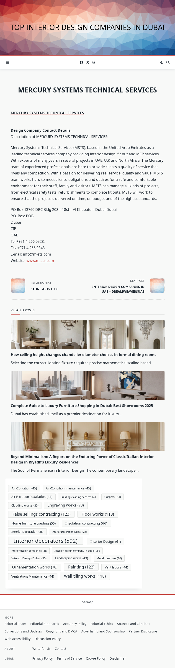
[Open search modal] (168, 62)
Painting (81, 567)
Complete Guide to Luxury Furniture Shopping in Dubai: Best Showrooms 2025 (82, 405)
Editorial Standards (44, 624)
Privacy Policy (42, 658)
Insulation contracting (86, 523)
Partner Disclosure (143, 631)
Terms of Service (69, 658)
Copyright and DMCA (61, 631)
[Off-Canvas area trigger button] (7, 62)
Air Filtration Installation (31, 497)
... (153, 362)
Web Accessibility (18, 639)
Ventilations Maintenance (32, 576)
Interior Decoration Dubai (69, 531)
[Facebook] (81, 62)
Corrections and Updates (23, 631)
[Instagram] (94, 62)
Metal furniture (109, 558)
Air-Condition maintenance (68, 488)
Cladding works (25, 505)
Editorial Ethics (101, 624)
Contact (60, 648)
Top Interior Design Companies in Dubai (87, 27)
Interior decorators (45, 540)
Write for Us (41, 648)
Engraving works (66, 505)
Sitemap (87, 602)
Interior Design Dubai (28, 558)
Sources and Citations (133, 624)
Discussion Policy (48, 639)
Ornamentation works (34, 567)
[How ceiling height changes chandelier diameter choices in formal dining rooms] (88, 334)
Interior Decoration (27, 532)
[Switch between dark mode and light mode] (162, 62)
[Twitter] (87, 62)
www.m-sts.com (40, 260)
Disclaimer (118, 658)
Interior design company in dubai (77, 550)
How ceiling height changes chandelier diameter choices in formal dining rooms (83, 354)
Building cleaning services (78, 497)
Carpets (112, 497)
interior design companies (29, 550)
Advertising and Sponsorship (103, 631)
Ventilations (116, 567)
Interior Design (105, 541)
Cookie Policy (96, 658)
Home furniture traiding (34, 523)
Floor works (98, 514)
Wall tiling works (85, 576)
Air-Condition (24, 488)
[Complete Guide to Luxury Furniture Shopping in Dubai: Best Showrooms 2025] (88, 385)
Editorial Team (15, 624)
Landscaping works (71, 558)
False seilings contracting (41, 514)
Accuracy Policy (74, 624)
